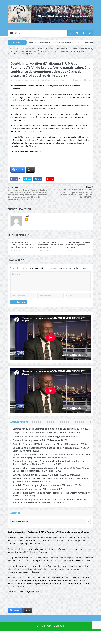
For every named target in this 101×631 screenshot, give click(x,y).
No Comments (58, 80)
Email (89, 80)
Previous (14, 187)
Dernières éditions (45, 80)
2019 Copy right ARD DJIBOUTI (50, 626)
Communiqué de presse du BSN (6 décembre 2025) (39, 42)
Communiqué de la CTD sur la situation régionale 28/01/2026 (78, 244)
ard (19, 80)
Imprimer (78, 80)
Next (88, 187)
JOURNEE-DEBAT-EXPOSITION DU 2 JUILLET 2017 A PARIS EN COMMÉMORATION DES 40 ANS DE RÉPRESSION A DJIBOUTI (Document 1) (73, 193)
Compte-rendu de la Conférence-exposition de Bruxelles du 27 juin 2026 (22, 244)
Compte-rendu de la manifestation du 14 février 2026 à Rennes (50, 244)
